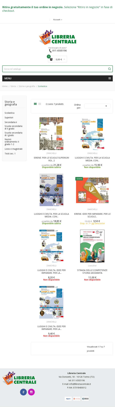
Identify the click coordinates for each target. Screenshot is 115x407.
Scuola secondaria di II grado (13, 127)
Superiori (9, 117)
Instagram (31, 392)
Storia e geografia (11, 103)
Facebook (23, 392)
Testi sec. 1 (10, 153)
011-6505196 (78, 380)
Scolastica (9, 113)
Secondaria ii (11, 122)
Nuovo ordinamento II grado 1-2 (12, 142)
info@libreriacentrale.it (80, 384)
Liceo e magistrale (13, 149)
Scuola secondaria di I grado (13, 134)
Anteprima (45, 151)
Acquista (95, 207)
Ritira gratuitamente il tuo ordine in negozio (32, 7)
